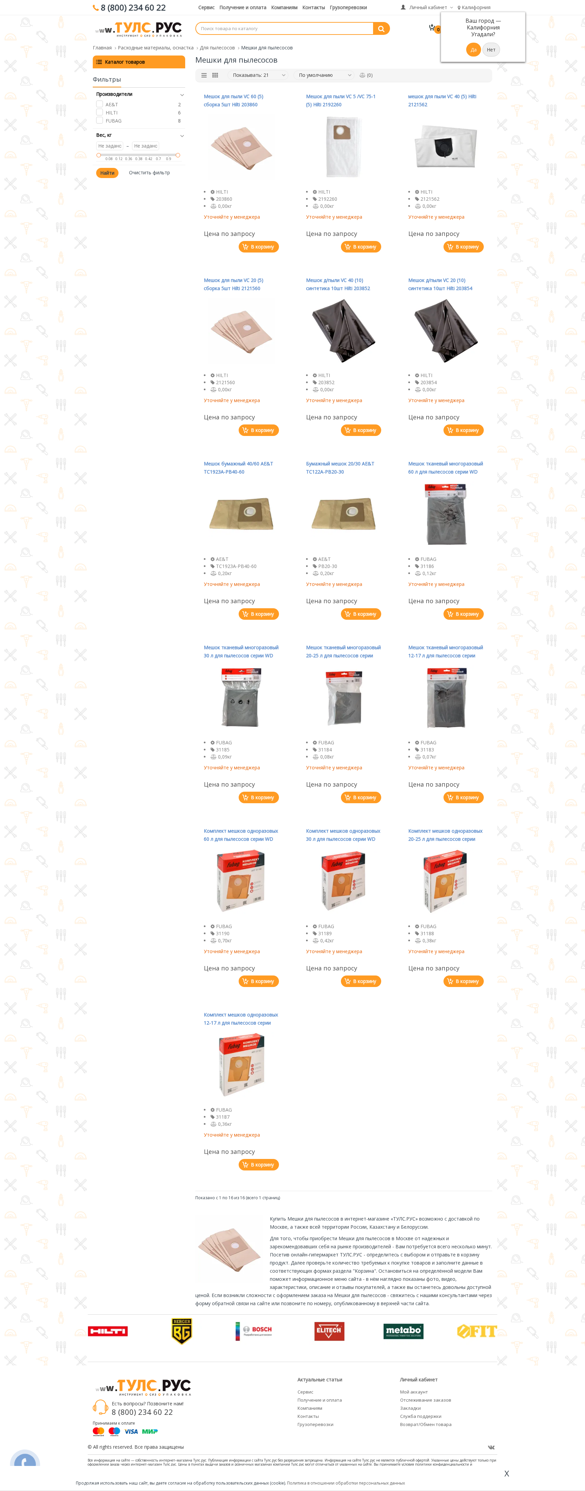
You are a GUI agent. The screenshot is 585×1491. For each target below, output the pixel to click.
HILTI (111, 112)
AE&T (112, 104)
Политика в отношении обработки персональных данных (346, 1483)
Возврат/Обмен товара (426, 1424)
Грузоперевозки (348, 7)
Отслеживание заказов (425, 1400)
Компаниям (284, 7)
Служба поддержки (420, 1416)
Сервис (206, 7)
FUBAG (114, 120)
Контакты (313, 7)
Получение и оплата (242, 7)
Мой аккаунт (414, 1392)
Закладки (410, 1408)
